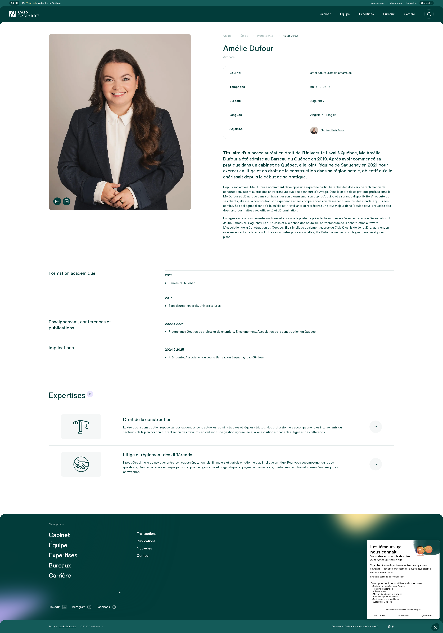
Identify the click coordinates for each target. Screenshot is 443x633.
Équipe (345, 14)
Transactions (377, 3)
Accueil (227, 36)
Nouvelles (411, 3)
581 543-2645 (320, 87)
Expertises (366, 14)
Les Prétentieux (67, 626)
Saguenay (317, 101)
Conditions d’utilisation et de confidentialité (355, 626)
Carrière (409, 14)
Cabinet (325, 14)
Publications (395, 3)
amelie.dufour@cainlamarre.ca (331, 73)
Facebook (103, 607)
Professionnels (265, 36)
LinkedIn (55, 607)
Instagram (78, 607)
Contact (425, 3)
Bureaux (389, 14)
